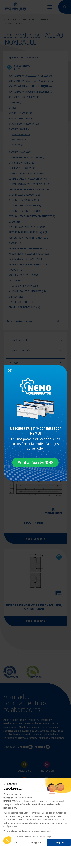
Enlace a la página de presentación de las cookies (27, 831)
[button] (7, 840)
